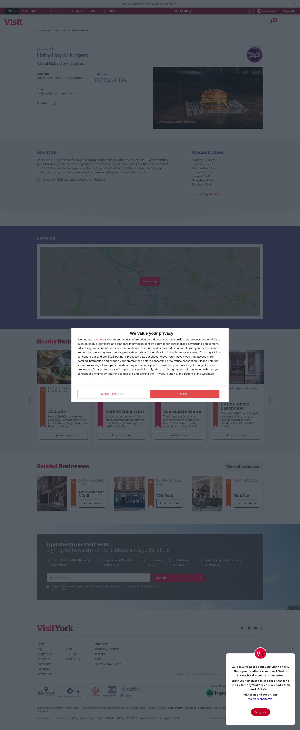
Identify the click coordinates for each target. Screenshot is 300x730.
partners (98, 339)
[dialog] (150, 365)
